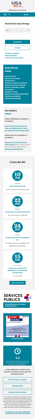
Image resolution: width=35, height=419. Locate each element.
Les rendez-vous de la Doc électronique (17, 130)
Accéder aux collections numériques (16, 83)
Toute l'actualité (17, 283)
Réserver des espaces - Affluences (15, 85)
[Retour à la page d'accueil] (17, 4)
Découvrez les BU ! (10, 76)
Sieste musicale (9, 144)
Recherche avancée (11, 55)
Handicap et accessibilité (12, 96)
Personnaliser (17, 386)
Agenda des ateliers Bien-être (14, 149)
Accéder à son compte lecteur (14, 58)
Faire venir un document (12, 78)
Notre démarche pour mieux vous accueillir (15, 305)
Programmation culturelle (13, 98)
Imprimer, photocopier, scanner (15, 87)
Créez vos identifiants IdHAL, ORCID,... (17, 128)
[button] (9, 14)
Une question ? (9, 89)
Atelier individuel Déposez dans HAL (16, 126)
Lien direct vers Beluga (12, 53)
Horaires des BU (10, 80)
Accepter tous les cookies (17, 380)
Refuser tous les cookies (17, 392)
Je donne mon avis (17, 338)
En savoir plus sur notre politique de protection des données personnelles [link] (18, 412)
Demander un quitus (11, 92)
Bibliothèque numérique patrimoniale (16, 94)
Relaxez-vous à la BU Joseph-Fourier (16, 142)
